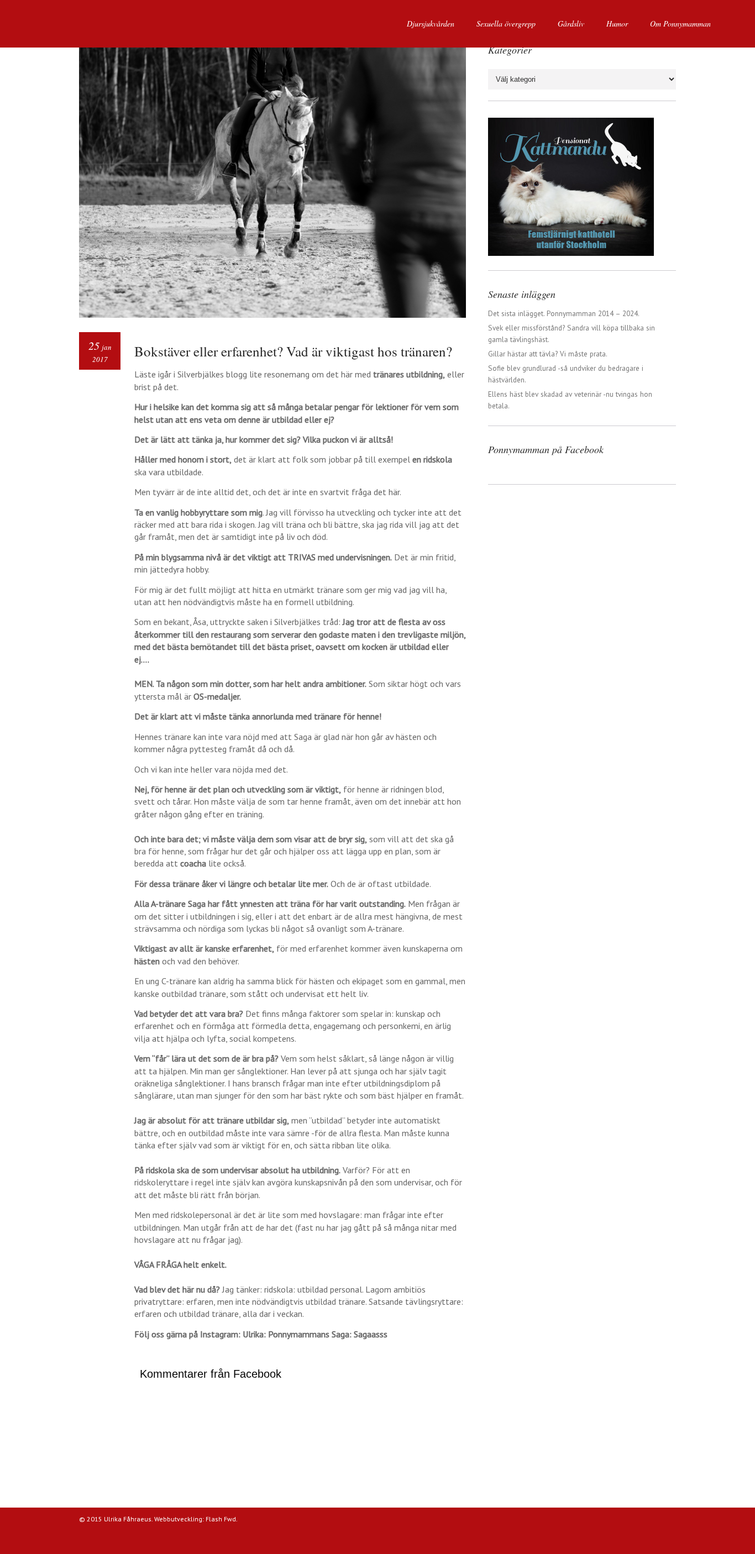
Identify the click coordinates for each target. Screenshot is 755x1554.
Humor (617, 23)
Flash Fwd (221, 1519)
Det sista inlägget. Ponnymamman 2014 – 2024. (563, 313)
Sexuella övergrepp (506, 23)
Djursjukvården (430, 23)
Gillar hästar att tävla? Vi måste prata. (547, 354)
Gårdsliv (571, 23)
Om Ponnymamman (680, 23)
